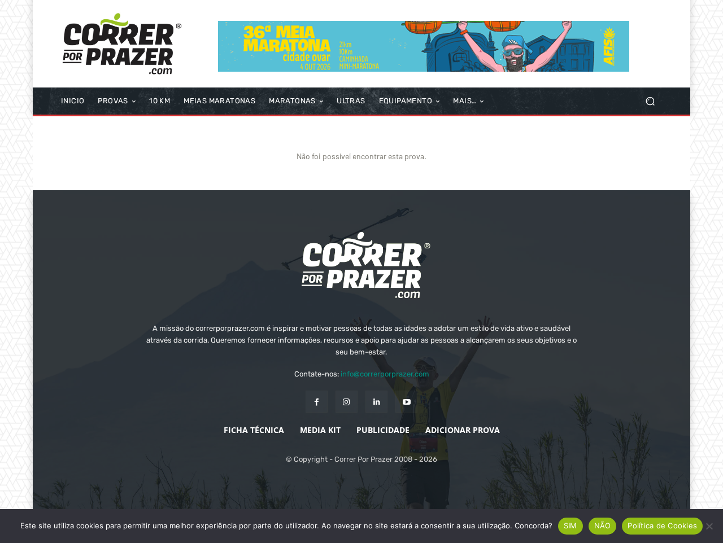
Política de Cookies (662, 525)
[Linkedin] (376, 402)
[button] (650, 101)
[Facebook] (317, 402)
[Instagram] (347, 402)
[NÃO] (709, 526)
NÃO (602, 525)
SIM (570, 525)
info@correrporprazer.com (385, 374)
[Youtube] (406, 402)
